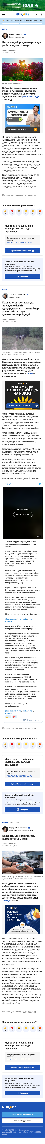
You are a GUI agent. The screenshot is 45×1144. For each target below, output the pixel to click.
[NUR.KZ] (22, 14)
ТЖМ (30, 373)
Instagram (24, 276)
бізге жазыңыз (29, 195)
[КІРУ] (41, 14)
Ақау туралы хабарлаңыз (22, 1114)
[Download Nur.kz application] (22, 5)
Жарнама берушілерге (22, 1121)
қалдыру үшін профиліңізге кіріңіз (19, 242)
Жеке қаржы (14, 822)
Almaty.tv (7, 901)
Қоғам (4, 29)
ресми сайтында (30, 97)
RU (37, 14)
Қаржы (5, 822)
